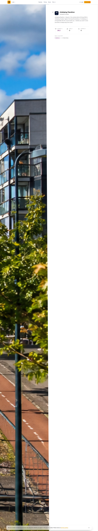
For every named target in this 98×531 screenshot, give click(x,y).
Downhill (83, 28)
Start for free (87, 2)
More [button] (53, 2)
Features (40, 2)
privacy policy (64, 527)
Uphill (70, 28)
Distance (59, 28)
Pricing (45, 2)
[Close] (89, 528)
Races (49, 2)
